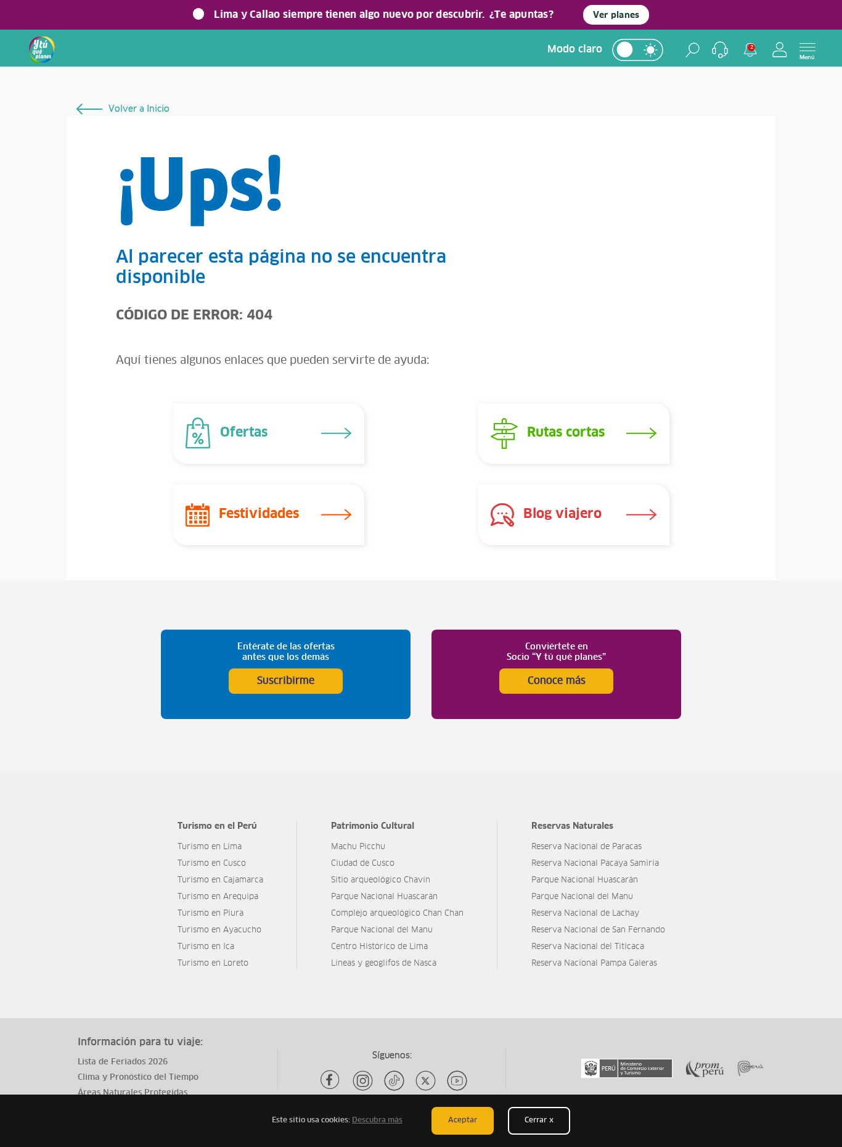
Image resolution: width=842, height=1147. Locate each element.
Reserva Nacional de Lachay (585, 914)
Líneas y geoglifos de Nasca (383, 964)
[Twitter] (425, 1080)
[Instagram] (362, 1080)
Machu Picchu (358, 847)
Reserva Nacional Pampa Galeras (594, 964)
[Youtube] (457, 1080)
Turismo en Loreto (213, 964)
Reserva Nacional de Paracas (586, 847)
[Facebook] (331, 1080)
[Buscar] (692, 50)
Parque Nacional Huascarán (384, 897)
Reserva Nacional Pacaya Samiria (595, 864)
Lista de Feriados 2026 (123, 1062)
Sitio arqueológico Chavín (380, 880)
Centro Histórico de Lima (379, 947)
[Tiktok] (394, 1080)
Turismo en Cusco (212, 864)
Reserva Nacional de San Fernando (598, 930)
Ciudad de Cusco (362, 864)
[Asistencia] (720, 50)
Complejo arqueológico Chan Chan (397, 914)
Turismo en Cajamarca (220, 880)
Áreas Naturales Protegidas (132, 1093)
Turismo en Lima (210, 847)
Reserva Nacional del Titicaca (587, 947)
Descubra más (377, 1120)
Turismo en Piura (210, 914)
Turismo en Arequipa (218, 897)
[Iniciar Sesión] (779, 49)
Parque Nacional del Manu (382, 930)
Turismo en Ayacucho (219, 930)
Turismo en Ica (206, 947)
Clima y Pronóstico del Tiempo (138, 1078)
